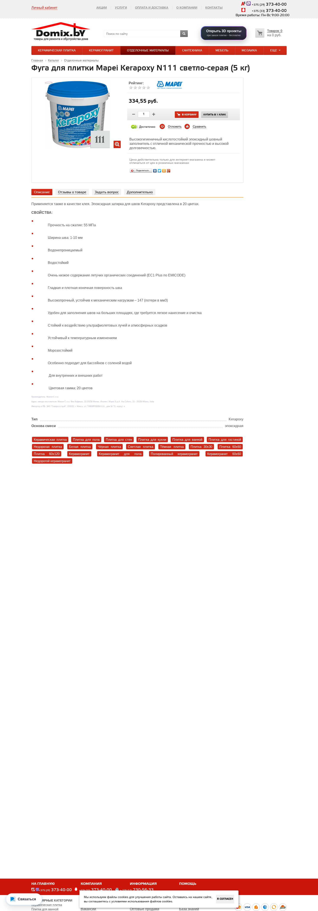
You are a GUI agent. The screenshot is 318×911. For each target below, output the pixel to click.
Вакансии (88, 909)
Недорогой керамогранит (52, 461)
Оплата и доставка (151, 7)
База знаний (189, 909)
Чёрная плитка (109, 446)
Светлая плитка (140, 446)
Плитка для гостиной (225, 439)
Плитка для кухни (152, 439)
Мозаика (249, 51)
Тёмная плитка (171, 446)
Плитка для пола (86, 439)
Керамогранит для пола (120, 454)
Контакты (214, 7)
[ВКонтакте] (155, 171)
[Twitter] (159, 171)
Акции (101, 7)
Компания (91, 884)
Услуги (121, 7)
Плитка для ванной (187, 439)
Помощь (187, 884)
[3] (139, 87)
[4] (144, 87)
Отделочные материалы (148, 51)
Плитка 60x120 (46, 454)
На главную (43, 884)
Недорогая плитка (48, 446)
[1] (131, 87)
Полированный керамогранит (174, 454)
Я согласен (225, 899)
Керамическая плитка (56, 51)
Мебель (221, 51)
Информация (143, 884)
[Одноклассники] (164, 171)
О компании (186, 7)
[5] (148, 87)
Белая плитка (80, 446)
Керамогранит (101, 51)
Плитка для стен (119, 439)
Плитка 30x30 (201, 446)
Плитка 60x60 (230, 446)
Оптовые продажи (144, 909)
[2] (135, 87)
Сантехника (192, 51)
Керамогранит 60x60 (224, 454)
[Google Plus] (168, 171)
